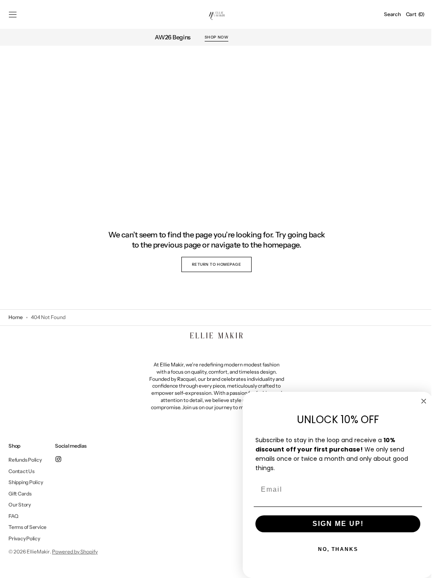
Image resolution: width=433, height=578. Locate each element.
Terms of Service (27, 527)
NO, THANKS (332, 549)
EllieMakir (38, 551)
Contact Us (21, 471)
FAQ (13, 516)
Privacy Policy (24, 538)
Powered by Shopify (75, 551)
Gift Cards (20, 493)
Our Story (19, 504)
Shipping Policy (25, 482)
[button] (12, 14)
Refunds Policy (25, 460)
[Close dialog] (417, 401)
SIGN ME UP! (331, 523)
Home (15, 317)
